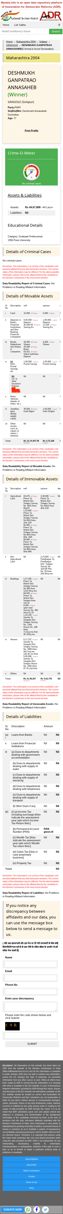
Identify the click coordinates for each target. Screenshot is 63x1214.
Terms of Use (31, 1182)
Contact (31, 1176)
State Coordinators (31, 1171)
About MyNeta (31, 1159)
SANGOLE (12, 45)
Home (6, 24)
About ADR (31, 1165)
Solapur (43, 41)
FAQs (31, 1188)
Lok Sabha (20, 24)
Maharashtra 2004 (26, 41)
